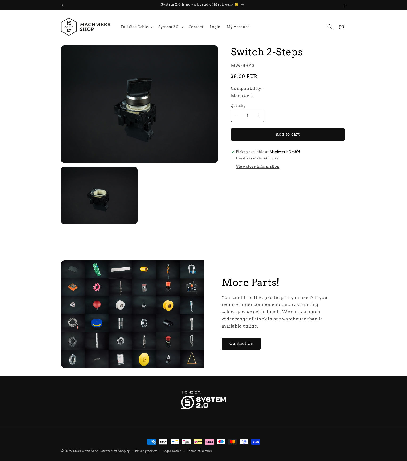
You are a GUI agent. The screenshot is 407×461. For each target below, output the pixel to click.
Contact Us (241, 343)
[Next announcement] (345, 5)
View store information (258, 166)
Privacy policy (146, 451)
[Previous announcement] (62, 5)
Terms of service (200, 451)
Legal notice (172, 451)
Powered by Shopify (114, 451)
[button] (136, 26)
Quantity (238, 106)
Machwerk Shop (85, 451)
